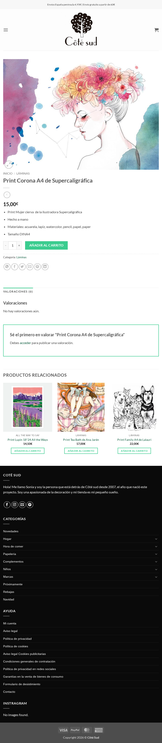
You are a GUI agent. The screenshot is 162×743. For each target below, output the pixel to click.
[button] (5, 30)
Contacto (9, 691)
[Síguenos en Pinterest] (29, 504)
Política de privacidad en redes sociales (29, 669)
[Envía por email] (29, 266)
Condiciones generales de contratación (29, 661)
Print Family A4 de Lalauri (134, 439)
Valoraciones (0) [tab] (18, 291)
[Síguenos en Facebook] (7, 504)
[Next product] (7, 195)
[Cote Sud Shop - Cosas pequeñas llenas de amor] (81, 30)
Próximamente (13, 584)
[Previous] (3, 423)
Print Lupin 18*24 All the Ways (28, 439)
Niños (7, 569)
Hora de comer (13, 546)
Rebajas (8, 591)
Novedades (10, 531)
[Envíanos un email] (22, 504)
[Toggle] (156, 538)
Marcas (8, 576)
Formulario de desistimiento (21, 684)
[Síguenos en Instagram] (14, 504)
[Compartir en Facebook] (14, 266)
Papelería (9, 554)
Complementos (13, 561)
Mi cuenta (9, 623)
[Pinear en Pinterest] (37, 266)
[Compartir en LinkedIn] (45, 266)
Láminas (23, 173)
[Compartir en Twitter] (22, 266)
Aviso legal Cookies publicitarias (24, 654)
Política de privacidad (17, 638)
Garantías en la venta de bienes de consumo (33, 676)
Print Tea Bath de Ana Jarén (81, 439)
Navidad (8, 599)
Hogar (7, 538)
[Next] (158, 423)
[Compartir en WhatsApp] (7, 266)
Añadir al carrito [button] (27, 450)
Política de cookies (15, 646)
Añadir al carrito (46, 245)
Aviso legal (10, 631)
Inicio (7, 173)
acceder (25, 343)
